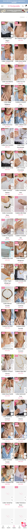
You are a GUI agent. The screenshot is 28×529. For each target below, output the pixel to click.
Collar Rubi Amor (7, 125)
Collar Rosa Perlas (20, 61)
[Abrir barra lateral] (2, 266)
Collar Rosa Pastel (7, 394)
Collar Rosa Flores (7, 439)
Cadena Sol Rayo (7, 326)
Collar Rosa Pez (20, 482)
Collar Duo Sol (20, 81)
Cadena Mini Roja (20, 213)
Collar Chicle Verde (7, 168)
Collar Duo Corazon (7, 145)
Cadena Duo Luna (7, 349)
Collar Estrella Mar (20, 281)
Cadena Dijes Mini (20, 371)
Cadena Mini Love (7, 258)
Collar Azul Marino (7, 81)
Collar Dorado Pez (20, 460)
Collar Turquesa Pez (7, 482)
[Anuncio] (14, 1)
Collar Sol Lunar (20, 439)
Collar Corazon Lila (7, 61)
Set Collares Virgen (20, 38)
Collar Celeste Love (20, 125)
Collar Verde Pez (7, 503)
